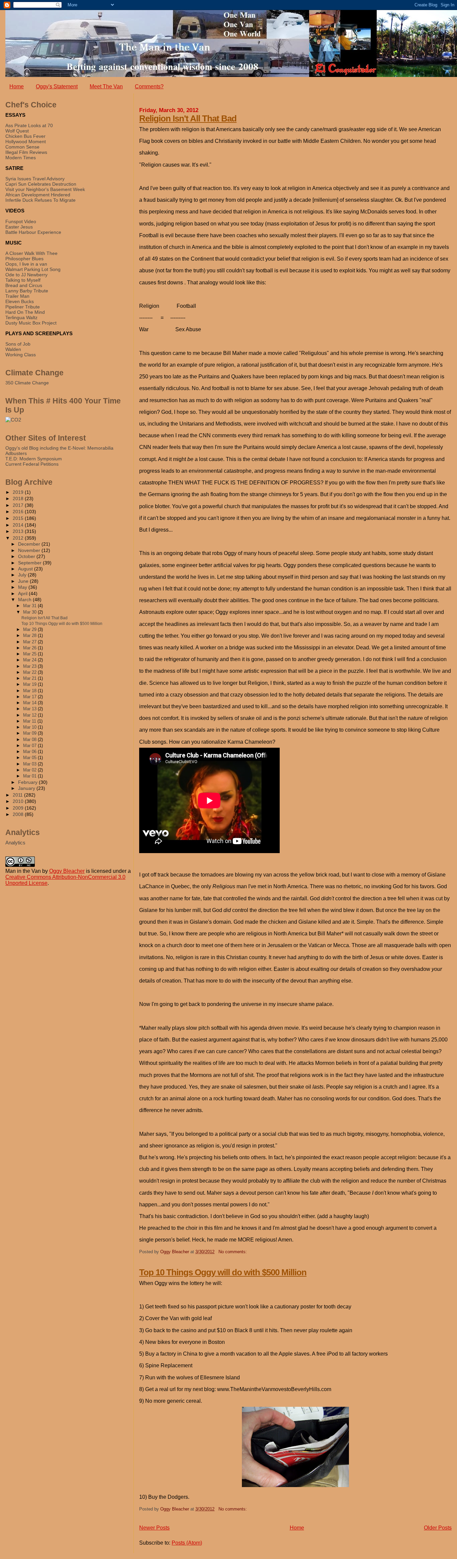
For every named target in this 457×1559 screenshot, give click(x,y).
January (27, 788)
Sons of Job (17, 344)
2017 (19, 505)
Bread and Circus (23, 285)
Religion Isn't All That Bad (188, 118)
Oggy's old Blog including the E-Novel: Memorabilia (59, 448)
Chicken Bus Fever (25, 136)
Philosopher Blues (24, 258)
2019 (19, 492)
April (23, 593)
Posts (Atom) (187, 1543)
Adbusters (16, 453)
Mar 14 (30, 702)
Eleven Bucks (19, 301)
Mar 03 (30, 763)
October (27, 556)
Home (16, 86)
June (24, 581)
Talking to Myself (22, 280)
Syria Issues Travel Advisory (35, 178)
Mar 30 (30, 612)
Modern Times (20, 157)
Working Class (20, 354)
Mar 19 (30, 684)
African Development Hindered (37, 194)
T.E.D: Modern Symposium (33, 458)
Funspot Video (20, 221)
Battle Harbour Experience (33, 232)
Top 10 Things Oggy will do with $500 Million (222, 1272)
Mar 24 (30, 659)
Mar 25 (30, 653)
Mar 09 (30, 733)
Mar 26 (30, 647)
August (26, 568)
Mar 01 (30, 775)
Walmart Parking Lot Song (33, 269)
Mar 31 (30, 605)
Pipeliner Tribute (22, 306)
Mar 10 (30, 727)
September (30, 562)
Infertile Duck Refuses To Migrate (40, 200)
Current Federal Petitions (32, 464)
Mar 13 (30, 708)
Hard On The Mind (25, 312)
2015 (19, 518)
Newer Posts (154, 1528)
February (28, 782)
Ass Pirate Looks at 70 (29, 125)
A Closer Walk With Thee (31, 253)
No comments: (232, 1251)
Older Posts (438, 1528)
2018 (19, 498)
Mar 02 (30, 769)
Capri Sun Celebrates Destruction (40, 184)
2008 (19, 814)
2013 (19, 531)
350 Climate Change (27, 382)
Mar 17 (30, 696)
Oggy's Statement (57, 86)
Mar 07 (30, 745)
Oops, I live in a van (26, 264)
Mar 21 (30, 678)
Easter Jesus (19, 227)
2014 (19, 525)
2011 (18, 795)
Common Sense (22, 147)
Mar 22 (30, 672)
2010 (19, 801)
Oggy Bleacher (67, 871)
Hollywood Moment (25, 141)
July (23, 574)
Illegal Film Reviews (26, 152)
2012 (19, 538)
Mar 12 (30, 715)
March (25, 599)
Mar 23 (30, 666)
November (29, 550)
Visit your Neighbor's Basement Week (45, 189)
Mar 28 (30, 635)
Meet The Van (106, 86)
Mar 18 (30, 690)
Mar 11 (30, 721)
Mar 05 (30, 757)
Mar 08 (30, 739)
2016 (19, 511)
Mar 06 (30, 751)
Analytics (15, 842)
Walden (13, 349)
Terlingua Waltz (21, 317)
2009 (19, 808)
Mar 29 (30, 629)
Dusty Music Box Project (31, 323)
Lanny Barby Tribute (26, 290)
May (23, 587)
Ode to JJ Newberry (26, 274)
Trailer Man (17, 296)
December (29, 544)
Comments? (149, 86)
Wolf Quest (17, 130)
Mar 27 (30, 641)
